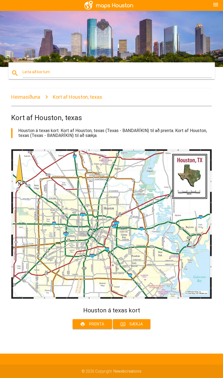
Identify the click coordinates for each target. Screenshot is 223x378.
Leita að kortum (36, 72)
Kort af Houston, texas (77, 97)
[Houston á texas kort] (111, 297)
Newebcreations (127, 371)
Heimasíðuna (25, 97)
